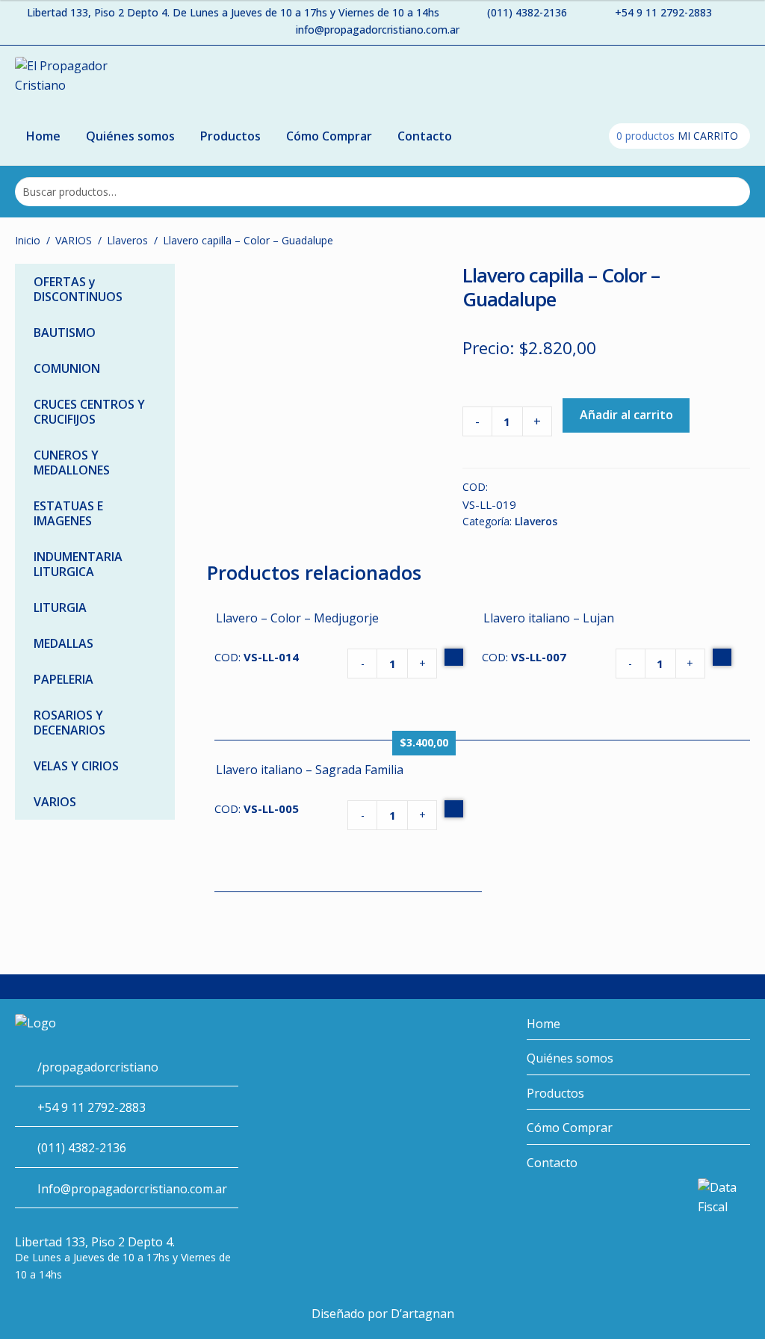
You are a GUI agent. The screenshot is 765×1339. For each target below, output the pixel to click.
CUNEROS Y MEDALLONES (72, 462)
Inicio (27, 240)
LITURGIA (60, 607)
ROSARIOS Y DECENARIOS (69, 722)
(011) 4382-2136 (527, 12)
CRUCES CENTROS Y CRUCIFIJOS (89, 411)
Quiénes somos (130, 136)
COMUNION (67, 368)
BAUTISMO (65, 332)
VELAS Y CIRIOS (76, 766)
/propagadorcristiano (97, 1067)
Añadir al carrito (626, 414)
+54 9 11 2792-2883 (663, 12)
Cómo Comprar (329, 136)
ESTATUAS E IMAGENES (68, 513)
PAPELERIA (63, 679)
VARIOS (73, 240)
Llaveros (127, 240)
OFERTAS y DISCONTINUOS (78, 289)
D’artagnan (422, 1313)
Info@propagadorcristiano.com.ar (132, 1189)
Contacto (424, 136)
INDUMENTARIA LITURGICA (78, 564)
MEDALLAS (63, 643)
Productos (230, 136)
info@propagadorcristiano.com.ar (377, 29)
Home (43, 136)
